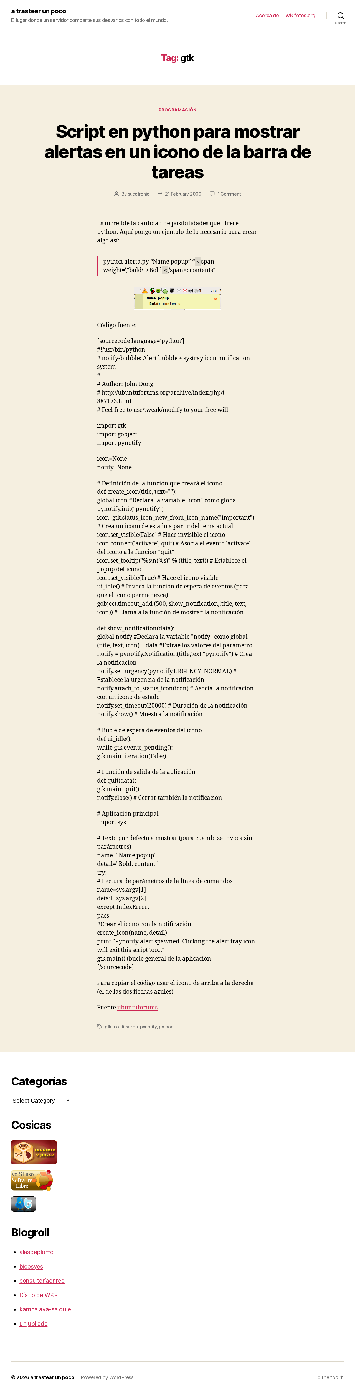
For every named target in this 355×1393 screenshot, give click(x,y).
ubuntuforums (137, 1007)
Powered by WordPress (107, 1377)
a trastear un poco (38, 11)
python (166, 1026)
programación (178, 109)
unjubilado (33, 1323)
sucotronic (138, 194)
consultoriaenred (42, 1280)
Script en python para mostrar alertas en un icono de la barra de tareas (177, 151)
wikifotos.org (300, 15)
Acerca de (267, 15)
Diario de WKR (38, 1295)
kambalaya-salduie (45, 1309)
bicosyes (31, 1266)
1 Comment (229, 194)
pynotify (148, 1026)
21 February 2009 (183, 194)
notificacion (126, 1026)
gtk (108, 1026)
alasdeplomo (36, 1252)
